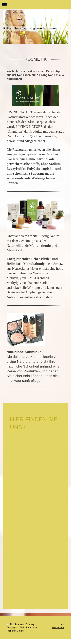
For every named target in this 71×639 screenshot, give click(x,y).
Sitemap (30, 624)
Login (61, 624)
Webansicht (58, 627)
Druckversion (17, 624)
